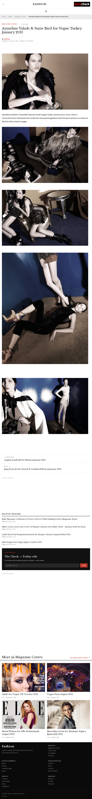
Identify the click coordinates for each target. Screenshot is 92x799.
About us (51, 779)
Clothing (51, 755)
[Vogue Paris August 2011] (68, 677)
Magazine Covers (20, 16)
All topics (51, 784)
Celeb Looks (52, 750)
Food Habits (6, 781)
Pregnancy (5, 786)
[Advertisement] (46, 494)
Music (4, 771)
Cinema (50, 768)
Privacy (4, 796)
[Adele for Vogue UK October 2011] (23, 677)
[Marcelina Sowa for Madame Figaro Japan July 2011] (68, 714)
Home (4, 16)
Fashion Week (52, 771)
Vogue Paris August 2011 (60, 694)
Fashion (39, 4)
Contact (50, 781)
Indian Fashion (54, 761)
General (4, 779)
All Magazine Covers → (80, 657)
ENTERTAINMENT (9, 761)
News (10, 16)
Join (84, 565)
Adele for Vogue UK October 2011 (20, 694)
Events (4, 766)
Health (5, 776)
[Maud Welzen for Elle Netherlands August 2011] (23, 714)
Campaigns (52, 753)
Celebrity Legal (7, 768)
